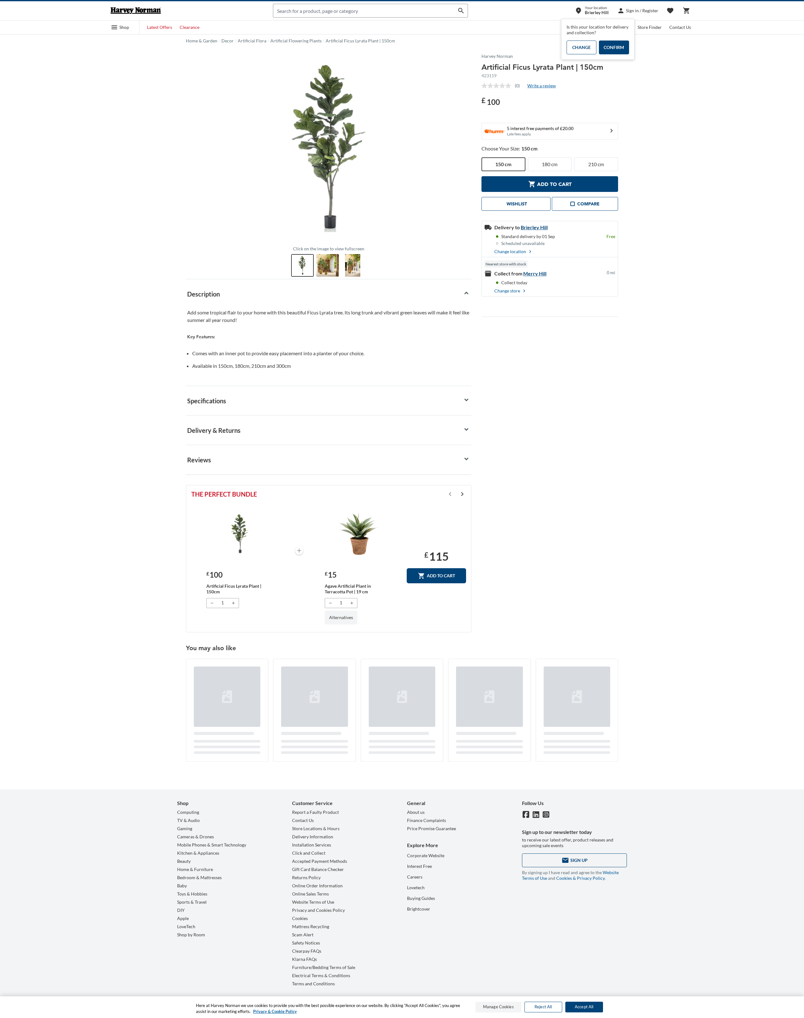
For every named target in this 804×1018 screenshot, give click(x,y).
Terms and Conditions (313, 983)
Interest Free (419, 866)
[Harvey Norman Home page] (136, 10)
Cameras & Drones (195, 836)
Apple (183, 918)
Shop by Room (191, 934)
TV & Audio (188, 820)
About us (416, 812)
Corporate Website (425, 855)
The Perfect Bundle (224, 494)
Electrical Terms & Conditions (321, 975)
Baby (182, 885)
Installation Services (311, 844)
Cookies (300, 918)
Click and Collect (308, 853)
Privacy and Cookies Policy (318, 910)
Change (581, 47)
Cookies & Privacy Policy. (581, 878)
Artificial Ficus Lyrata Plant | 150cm (360, 40)
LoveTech (186, 926)
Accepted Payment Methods (319, 861)
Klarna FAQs (304, 959)
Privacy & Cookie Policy (275, 1011)
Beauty (184, 861)
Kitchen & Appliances (198, 853)
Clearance (189, 27)
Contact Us (680, 27)
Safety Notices (306, 942)
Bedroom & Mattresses (199, 877)
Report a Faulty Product (315, 812)
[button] (119, 27)
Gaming (184, 828)
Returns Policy (306, 877)
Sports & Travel (192, 902)
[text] (490, 101)
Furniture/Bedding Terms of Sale (323, 967)
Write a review (541, 85)
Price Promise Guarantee (431, 828)
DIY (181, 910)
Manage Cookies (498, 1007)
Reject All (543, 1007)
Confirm (614, 47)
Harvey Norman (497, 56)
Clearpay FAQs (306, 951)
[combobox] (364, 11)
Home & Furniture (195, 869)
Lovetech (416, 887)
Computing (188, 812)
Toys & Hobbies (192, 893)
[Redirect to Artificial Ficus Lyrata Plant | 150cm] (239, 534)
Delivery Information (312, 836)
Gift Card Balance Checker (318, 869)
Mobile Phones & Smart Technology (211, 844)
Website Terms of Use (313, 902)
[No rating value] (498, 86)
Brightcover (418, 909)
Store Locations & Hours (316, 828)
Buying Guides (421, 898)
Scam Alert (302, 934)
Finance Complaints (426, 820)
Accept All (584, 1007)
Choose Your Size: (509, 148)
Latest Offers (159, 27)
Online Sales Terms (310, 893)
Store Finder (650, 27)
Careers (414, 876)
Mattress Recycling (310, 926)
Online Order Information (317, 885)
